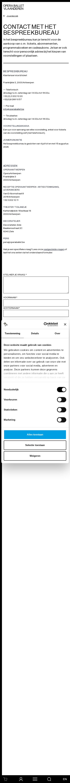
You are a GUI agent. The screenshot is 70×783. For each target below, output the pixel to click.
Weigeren (35, 455)
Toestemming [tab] (12, 333)
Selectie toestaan (35, 445)
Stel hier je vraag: (15, 274)
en (65, 779)
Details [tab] (35, 333)
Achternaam (11, 308)
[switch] (61, 399)
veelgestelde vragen (53, 249)
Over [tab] (57, 333)
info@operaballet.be (13, 109)
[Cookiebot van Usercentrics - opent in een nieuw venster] (44, 324)
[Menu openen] (35, 779)
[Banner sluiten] (65, 324)
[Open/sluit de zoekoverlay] (49, 779)
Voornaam (10, 297)
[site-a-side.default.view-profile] (21, 779)
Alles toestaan (35, 434)
